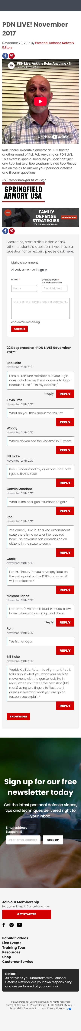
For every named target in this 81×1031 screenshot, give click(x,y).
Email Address (52, 281)
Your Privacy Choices (53, 1008)
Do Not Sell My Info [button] (61, 1005)
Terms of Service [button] (15, 1005)
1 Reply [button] (49, 394)
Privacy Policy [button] (38, 1005)
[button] (5, 56)
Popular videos (15, 938)
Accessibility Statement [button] (23, 1008)
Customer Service (17, 961)
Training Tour (13, 947)
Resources (11, 952)
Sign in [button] (42, 270)
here (69, 251)
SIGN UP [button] (53, 840)
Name (15, 279)
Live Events (11, 943)
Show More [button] (18, 716)
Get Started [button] (26, 914)
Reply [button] (65, 394)
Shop (6, 957)
